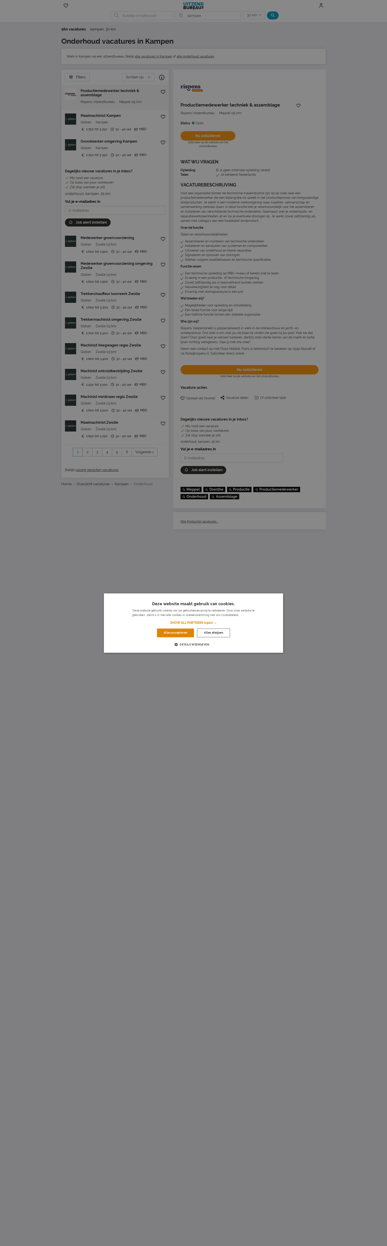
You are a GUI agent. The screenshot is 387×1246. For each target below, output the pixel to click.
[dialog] (193, 623)
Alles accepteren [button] (175, 633)
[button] (193, 623)
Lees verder (247, 615)
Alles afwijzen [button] (213, 633)
